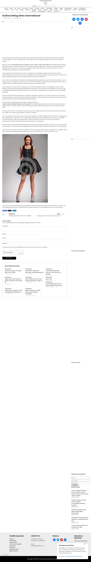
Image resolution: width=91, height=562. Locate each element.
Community (25, 8)
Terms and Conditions (15, 544)
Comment (5, 226)
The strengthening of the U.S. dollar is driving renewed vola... (54, 284)
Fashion (22, 9)
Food (17, 9)
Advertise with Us (14, 549)
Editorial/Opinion (82, 9)
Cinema (76, 8)
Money (42, 8)
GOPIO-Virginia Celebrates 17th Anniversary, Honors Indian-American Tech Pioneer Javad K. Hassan (80, 493)
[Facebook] (74, 19)
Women (56, 8)
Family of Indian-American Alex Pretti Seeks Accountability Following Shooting (78, 502)
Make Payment (13, 551)
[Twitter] (78, 19)
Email (4, 238)
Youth (61, 9)
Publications (12, 540)
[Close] (86, 544)
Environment (67, 9)
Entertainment (68, 8)
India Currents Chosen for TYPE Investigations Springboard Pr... (13, 291)
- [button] (2, 555)
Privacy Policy (13, 542)
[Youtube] (86, 19)
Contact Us (56, 11)
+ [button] (4, 555)
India (19, 8)
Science (40, 9)
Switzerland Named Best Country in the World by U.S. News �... (53, 272)
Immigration (82, 8)
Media (61, 8)
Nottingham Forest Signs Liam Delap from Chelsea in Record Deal (79, 519)
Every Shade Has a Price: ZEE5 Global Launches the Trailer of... (34, 279)
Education (27, 9)
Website (4, 243)
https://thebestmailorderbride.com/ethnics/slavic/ (16, 104)
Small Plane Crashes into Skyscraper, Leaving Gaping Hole (34, 271)
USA (15, 8)
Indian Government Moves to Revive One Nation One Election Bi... (13, 280)
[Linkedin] (82, 19)
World (10, 8)
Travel (12, 9)
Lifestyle (46, 9)
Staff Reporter (17, 18)
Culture (74, 9)
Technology (49, 8)
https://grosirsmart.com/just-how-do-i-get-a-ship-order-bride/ (30, 64)
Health (31, 8)
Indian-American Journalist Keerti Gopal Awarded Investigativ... (32, 292)
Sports (51, 9)
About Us (50, 11)
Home (6, 8)
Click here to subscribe (80, 541)
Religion (34, 9)
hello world (49, 279)
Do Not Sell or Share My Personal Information (70, 556)
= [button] (7, 555)
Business (37, 8)
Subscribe (12, 547)
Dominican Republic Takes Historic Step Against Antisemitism (78, 511)
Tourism (7, 9)
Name (4, 234)
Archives (34, 11)
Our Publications (42, 11)
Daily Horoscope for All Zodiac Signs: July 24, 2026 (13, 271)
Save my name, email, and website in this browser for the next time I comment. (25, 247)
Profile (56, 9)
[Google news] (80, 23)
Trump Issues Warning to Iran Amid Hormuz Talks (79, 526)
